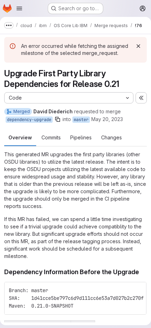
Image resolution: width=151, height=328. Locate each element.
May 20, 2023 (107, 119)
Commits (51, 137)
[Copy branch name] (57, 119)
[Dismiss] (138, 46)
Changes (111, 137)
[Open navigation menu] (19, 8)
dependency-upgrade (29, 119)
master (81, 119)
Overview (20, 137)
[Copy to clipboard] (138, 290)
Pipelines (81, 137)
